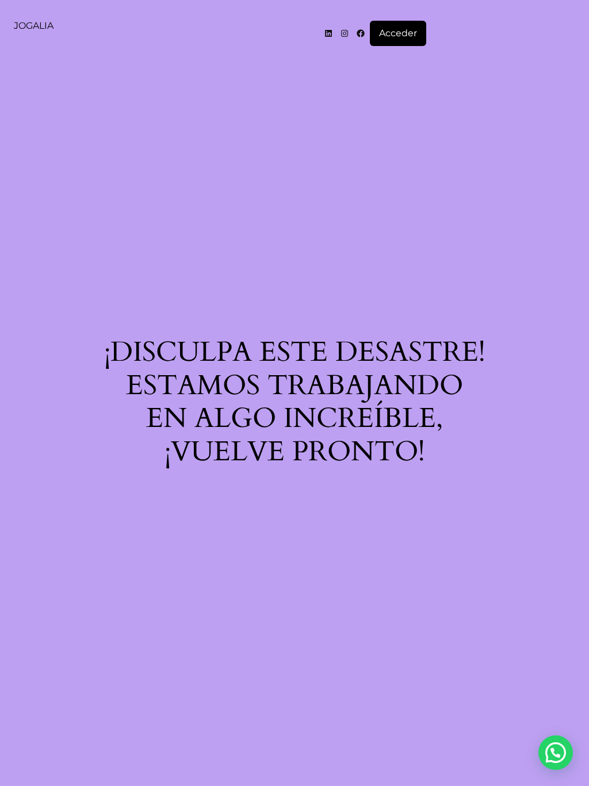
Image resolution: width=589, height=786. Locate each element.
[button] (555, 752)
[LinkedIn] (328, 33)
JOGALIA (33, 25)
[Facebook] (360, 33)
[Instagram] (344, 33)
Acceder (398, 33)
